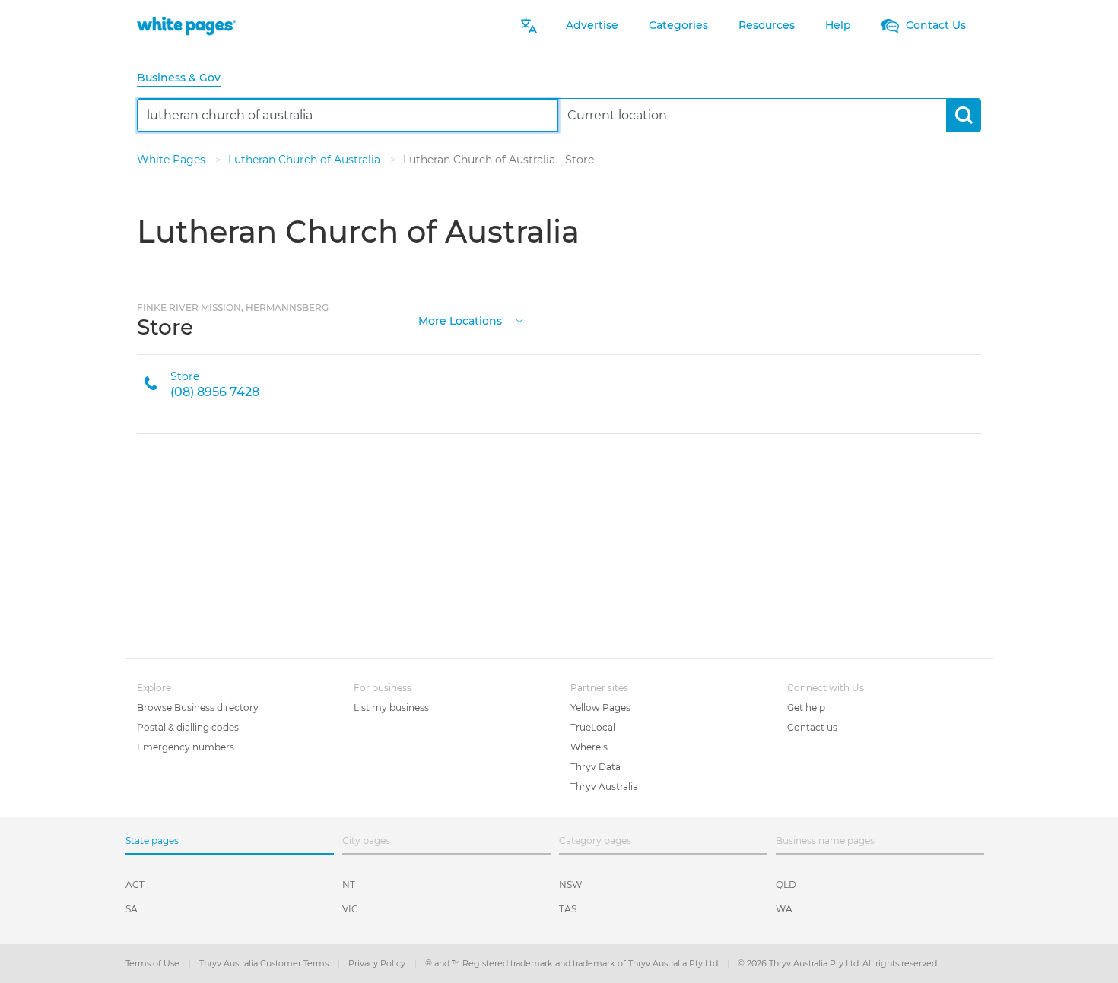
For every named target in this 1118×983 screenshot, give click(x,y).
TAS (567, 909)
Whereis (589, 747)
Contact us (812, 727)
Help (838, 25)
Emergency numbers (185, 747)
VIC (350, 909)
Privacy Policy (378, 963)
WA (784, 909)
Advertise (592, 25)
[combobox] (348, 115)
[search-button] (963, 115)
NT (348, 884)
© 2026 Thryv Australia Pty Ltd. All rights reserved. (838, 963)
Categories (678, 25)
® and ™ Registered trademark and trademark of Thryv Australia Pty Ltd (572, 963)
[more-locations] (519, 319)
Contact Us (934, 25)
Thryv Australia (604, 786)
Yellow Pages (600, 707)
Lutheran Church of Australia (305, 159)
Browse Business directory (198, 707)
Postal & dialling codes (188, 727)
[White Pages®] (186, 25)
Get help (806, 707)
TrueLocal (592, 727)
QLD (786, 884)
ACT (135, 884)
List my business (391, 707)
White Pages (172, 159)
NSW (570, 884)
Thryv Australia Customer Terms (265, 963)
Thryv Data (595, 766)
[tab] (185, 78)
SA (131, 909)
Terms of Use (153, 963)
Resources (766, 25)
